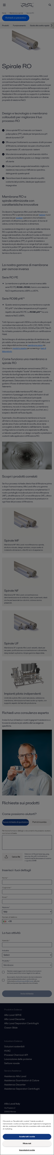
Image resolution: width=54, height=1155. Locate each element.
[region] (27, 1134)
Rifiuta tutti (27, 1143)
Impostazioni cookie (27, 1150)
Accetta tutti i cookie (27, 1136)
